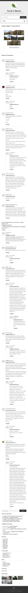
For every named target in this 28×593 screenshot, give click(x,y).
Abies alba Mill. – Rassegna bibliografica (10, 517)
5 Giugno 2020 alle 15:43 (14, 384)
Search (23, 17)
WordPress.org (6, 565)
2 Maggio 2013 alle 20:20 (10, 114)
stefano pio (8, 360)
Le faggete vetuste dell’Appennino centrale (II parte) (12, 516)
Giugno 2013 (5, 545)
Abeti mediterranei (6, 553)
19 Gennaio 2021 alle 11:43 (14, 429)
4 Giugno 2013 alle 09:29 (10, 130)
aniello (7, 267)
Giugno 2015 (5, 539)
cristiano (7, 128)
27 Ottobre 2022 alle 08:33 (10, 442)
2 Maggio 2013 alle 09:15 (10, 61)
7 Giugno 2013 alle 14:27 (10, 175)
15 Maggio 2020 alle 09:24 (14, 349)
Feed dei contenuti (6, 563)
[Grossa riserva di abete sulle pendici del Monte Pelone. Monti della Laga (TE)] (21, 32)
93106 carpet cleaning (10, 204)
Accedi (4, 562)
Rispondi (11, 81)
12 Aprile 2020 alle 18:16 (10, 268)
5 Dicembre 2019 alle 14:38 (11, 248)
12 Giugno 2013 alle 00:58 (10, 196)
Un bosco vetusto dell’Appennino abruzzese (11, 520)
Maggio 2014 (5, 541)
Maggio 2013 (5, 546)
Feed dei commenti (6, 564)
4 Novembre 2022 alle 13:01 (15, 465)
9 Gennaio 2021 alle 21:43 (18, 319)
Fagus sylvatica (6, 555)
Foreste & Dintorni (14, 11)
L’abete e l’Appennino (14, 526)
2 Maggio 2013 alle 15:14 (14, 76)
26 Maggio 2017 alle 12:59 (6, 225)
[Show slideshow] (14, 47)
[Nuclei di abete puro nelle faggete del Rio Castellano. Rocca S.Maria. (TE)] (21, 37)
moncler (7, 194)
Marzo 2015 (5, 540)
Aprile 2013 (5, 548)
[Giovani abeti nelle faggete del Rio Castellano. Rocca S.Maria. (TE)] (14, 37)
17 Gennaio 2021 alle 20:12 (10, 410)
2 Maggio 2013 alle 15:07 (10, 87)
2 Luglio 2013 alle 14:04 (10, 206)
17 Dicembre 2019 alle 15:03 (15, 258)
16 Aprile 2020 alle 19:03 (14, 286)
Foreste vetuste (6, 557)
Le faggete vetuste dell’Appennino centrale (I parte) (12, 518)
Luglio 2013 (5, 544)
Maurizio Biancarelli (9, 247)
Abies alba (5, 554)
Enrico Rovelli (4, 570)
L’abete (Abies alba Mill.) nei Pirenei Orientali (11, 521)
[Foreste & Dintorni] (14, 588)
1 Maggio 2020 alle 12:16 (10, 334)
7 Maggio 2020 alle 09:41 (10, 362)
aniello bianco (16, 316)
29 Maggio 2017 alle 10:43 (10, 235)
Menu (4, 21)
